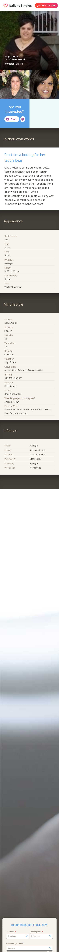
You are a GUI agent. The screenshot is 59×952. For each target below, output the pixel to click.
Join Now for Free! (46, 5)
